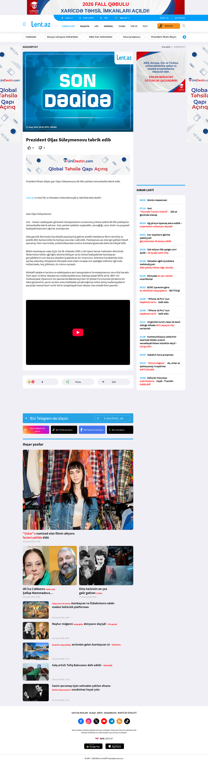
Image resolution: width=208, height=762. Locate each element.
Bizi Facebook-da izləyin (93, 430)
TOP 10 (133, 26)
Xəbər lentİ (68, 26)
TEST (145, 26)
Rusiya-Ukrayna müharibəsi (62, 37)
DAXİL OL (164, 17)
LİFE (96, 26)
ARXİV (100, 712)
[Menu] (24, 24)
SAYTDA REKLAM (80, 712)
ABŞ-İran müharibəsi (100, 37)
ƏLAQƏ (92, 712)
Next (184, 37)
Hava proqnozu (131, 37)
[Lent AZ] (41, 24)
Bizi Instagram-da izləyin (37, 430)
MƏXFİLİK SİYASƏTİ (127, 712)
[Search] (184, 25)
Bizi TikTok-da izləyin (64, 430)
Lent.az (30, 197)
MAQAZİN (84, 26)
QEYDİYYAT (180, 17)
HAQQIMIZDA (110, 712)
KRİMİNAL (108, 26)
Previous (24, 37)
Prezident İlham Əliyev (163, 37)
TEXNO (121, 26)
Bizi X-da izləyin (118, 430)
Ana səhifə (166, 47)
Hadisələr (31, 37)
